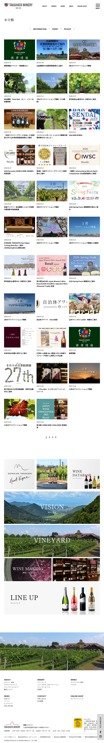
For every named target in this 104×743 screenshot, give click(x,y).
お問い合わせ (41, 698)
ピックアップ (8, 703)
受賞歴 (39, 689)
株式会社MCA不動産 (75, 737)
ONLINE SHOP (82, 6)
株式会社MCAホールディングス (27, 737)
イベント (7, 701)
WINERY (54, 6)
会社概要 (40, 701)
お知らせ (7, 698)
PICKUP (67, 29)
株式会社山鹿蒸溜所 (60, 737)
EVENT (55, 29)
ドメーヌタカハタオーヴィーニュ (48, 684)
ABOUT (44, 6)
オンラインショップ (77, 698)
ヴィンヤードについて (11, 687)
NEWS (71, 6)
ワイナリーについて (10, 684)
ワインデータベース (43, 687)
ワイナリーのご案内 (77, 682)
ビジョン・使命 (9, 682)
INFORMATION (39, 29)
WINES (63, 6)
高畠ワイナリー (18, 6)
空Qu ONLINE (8, 706)
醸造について (8, 689)
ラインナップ (41, 682)
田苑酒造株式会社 (45, 737)
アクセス (73, 684)
